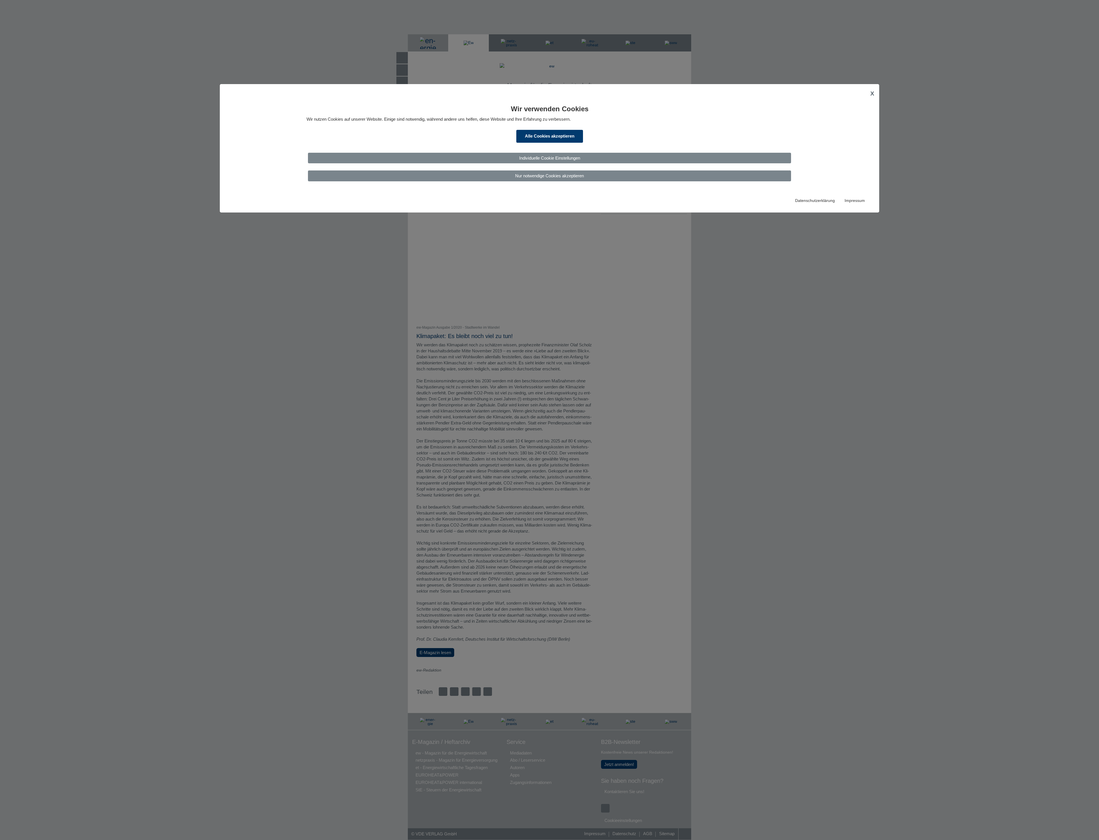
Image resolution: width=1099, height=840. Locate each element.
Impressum (855, 200)
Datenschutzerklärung (815, 200)
